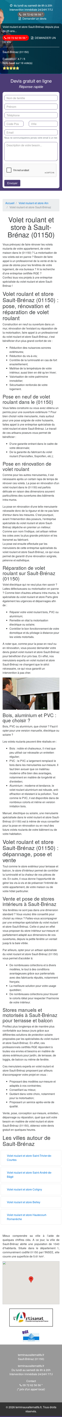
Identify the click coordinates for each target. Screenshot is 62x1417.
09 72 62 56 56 (32, 14)
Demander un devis (34, 18)
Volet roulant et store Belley (23, 1202)
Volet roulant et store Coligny (24, 1189)
